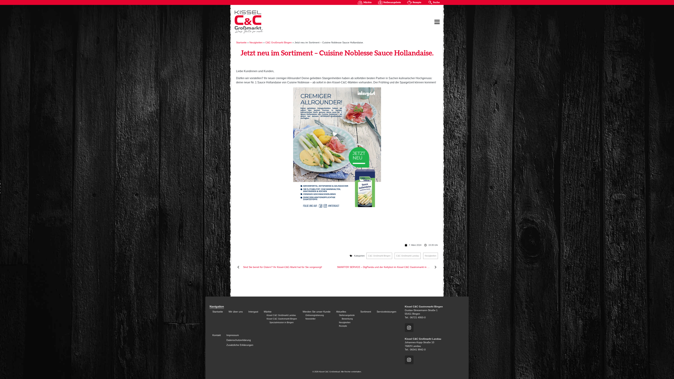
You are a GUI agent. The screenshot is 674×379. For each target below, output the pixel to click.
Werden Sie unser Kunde (317, 311)
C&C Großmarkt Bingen (278, 42)
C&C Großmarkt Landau (407, 256)
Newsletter (310, 319)
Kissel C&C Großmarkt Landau (281, 315)
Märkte (368, 2)
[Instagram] (409, 327)
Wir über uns (236, 311)
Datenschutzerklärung (238, 340)
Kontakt (216, 335)
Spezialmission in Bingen (281, 322)
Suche (436, 2)
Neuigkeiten (256, 42)
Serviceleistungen (386, 311)
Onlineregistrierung (314, 315)
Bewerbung (347, 319)
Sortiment (365, 311)
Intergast (253, 311)
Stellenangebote (392, 2)
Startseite (241, 42)
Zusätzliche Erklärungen (239, 345)
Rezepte (417, 2)
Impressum (232, 335)
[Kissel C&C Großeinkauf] (278, 21)
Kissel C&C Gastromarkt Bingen (282, 319)
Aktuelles (341, 311)
